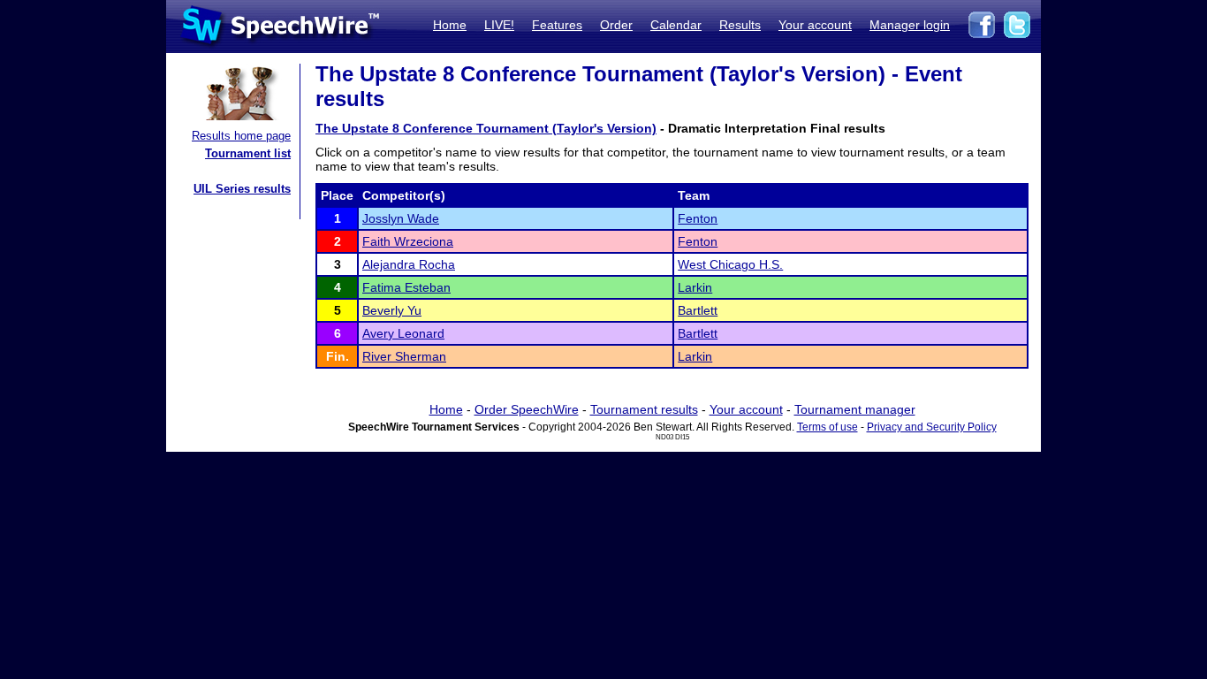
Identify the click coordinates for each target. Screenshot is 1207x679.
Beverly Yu (391, 310)
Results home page (241, 135)
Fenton (697, 218)
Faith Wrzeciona (407, 241)
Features (557, 25)
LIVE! (499, 25)
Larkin (695, 287)
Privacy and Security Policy (932, 427)
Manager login (909, 25)
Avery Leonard (403, 333)
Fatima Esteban (406, 287)
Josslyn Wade (400, 218)
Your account (815, 25)
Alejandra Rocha (408, 264)
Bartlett (697, 310)
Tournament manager (854, 409)
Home (450, 25)
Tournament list (248, 153)
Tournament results (644, 409)
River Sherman (404, 356)
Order (616, 25)
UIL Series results (242, 188)
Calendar (676, 25)
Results (740, 25)
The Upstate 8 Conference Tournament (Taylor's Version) (486, 128)
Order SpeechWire (526, 409)
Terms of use (827, 427)
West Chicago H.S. (730, 264)
